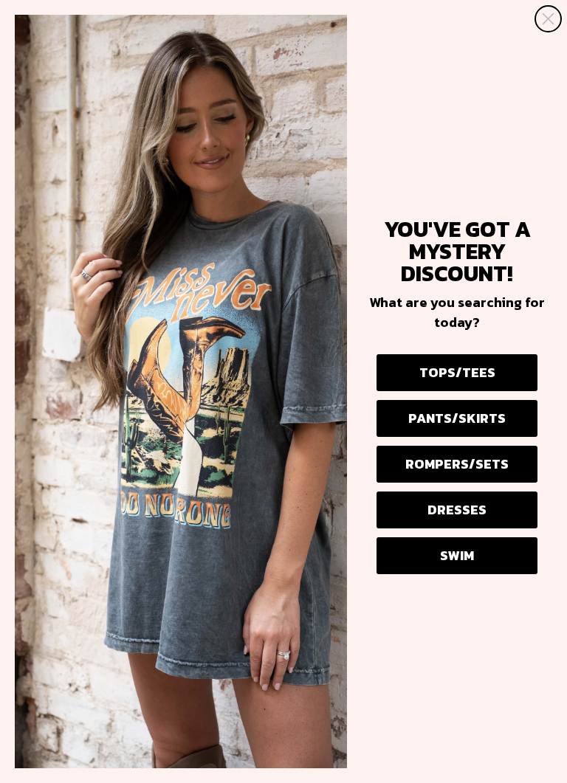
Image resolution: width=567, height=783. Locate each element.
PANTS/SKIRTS (457, 418)
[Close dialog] (548, 19)
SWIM (457, 555)
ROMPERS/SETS (457, 464)
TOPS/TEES (457, 372)
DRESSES (457, 510)
